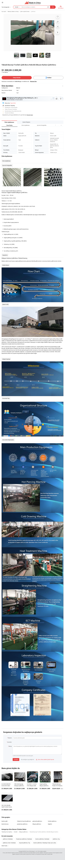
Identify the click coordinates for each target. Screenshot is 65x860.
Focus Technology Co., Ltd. (32, 851)
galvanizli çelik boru (37, 821)
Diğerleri (50, 824)
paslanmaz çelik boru (22, 824)
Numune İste (33, 81)
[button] (58, 125)
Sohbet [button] (49, 77)
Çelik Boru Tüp (56, 839)
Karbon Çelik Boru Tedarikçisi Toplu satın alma (44, 843)
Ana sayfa (4, 11)
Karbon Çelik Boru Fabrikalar (42, 839)
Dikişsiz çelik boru (36, 824)
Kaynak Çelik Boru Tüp (24, 843)
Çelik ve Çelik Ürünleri (24, 11)
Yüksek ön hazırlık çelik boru (24, 821)
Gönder (16, 759)
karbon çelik (4, 821)
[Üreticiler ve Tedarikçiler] (33, 2)
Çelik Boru (33, 11)
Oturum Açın (30, 115)
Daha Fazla (4, 845)
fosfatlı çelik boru (52, 821)
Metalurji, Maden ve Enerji (13, 11)
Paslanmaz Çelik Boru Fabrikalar (24, 839)
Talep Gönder (17, 77)
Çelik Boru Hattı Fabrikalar (9, 843)
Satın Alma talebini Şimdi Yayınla (45, 759)
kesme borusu (5, 824)
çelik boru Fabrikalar (8, 839)
